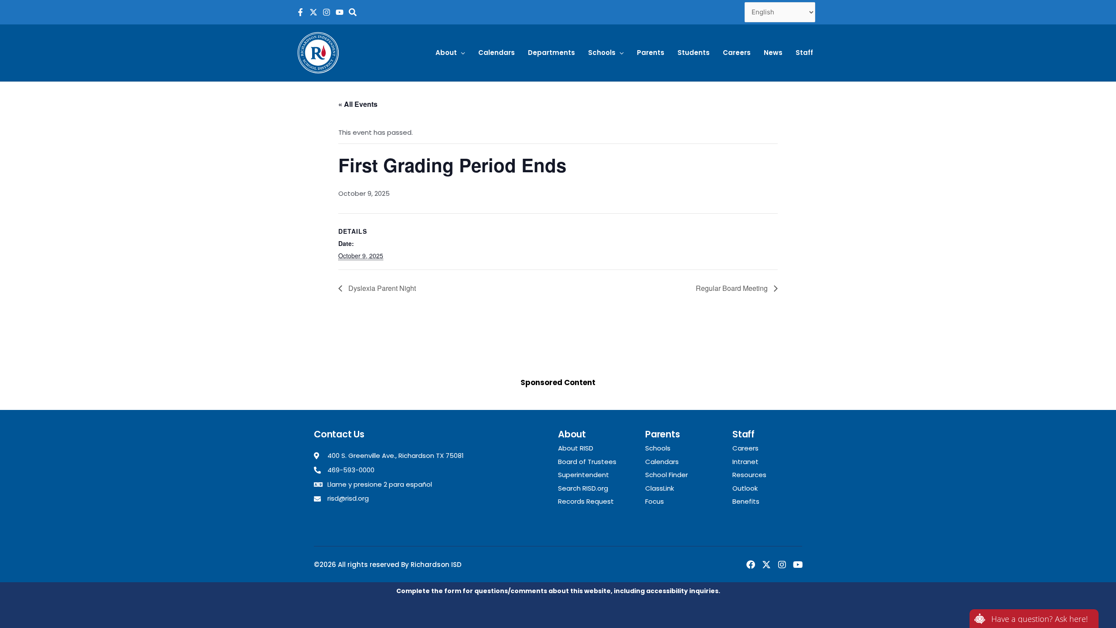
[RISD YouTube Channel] (340, 12)
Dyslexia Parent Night (381, 288)
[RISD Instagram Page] (326, 12)
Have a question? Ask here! (1039, 619)
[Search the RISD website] (353, 12)
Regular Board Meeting (732, 288)
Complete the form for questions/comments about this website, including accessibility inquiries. (558, 591)
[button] (450, 52)
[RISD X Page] (313, 12)
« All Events (358, 104)
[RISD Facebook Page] (300, 12)
